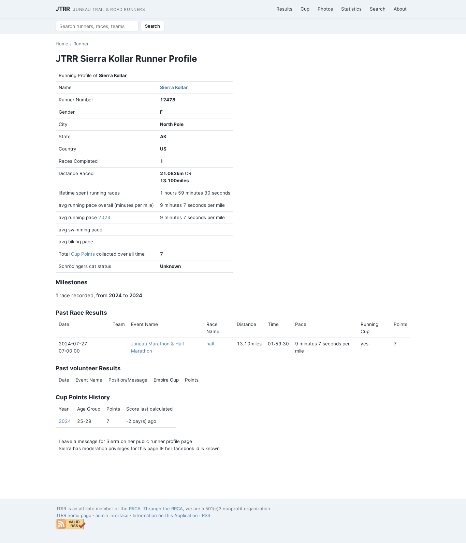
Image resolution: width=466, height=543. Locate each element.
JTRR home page (73, 515)
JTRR (100, 8)
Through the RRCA (163, 508)
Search (377, 9)
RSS (206, 515)
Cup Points (83, 254)
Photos (325, 9)
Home (62, 43)
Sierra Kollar (174, 87)
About (400, 9)
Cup (305, 9)
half (210, 343)
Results (284, 9)
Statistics (351, 9)
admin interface (112, 515)
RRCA (135, 508)
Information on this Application (165, 515)
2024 (104, 217)
